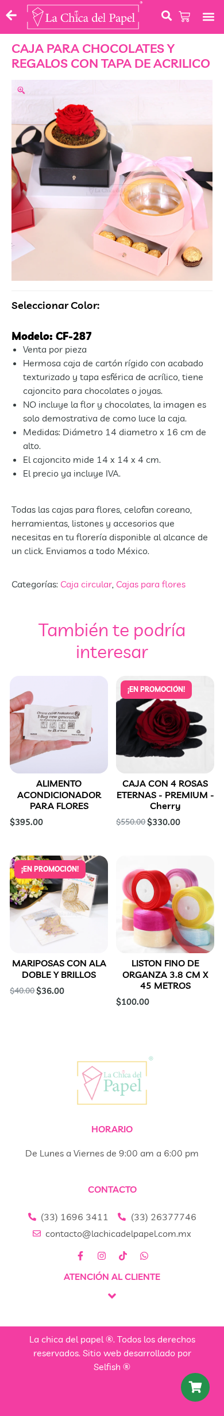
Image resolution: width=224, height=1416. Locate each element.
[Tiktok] (123, 1256)
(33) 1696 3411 (75, 1216)
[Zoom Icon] (112, 180)
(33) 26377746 (163, 1216)
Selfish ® (112, 1366)
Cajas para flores (151, 584)
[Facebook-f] (80, 1256)
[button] (208, 16)
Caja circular (86, 584)
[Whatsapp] (144, 1256)
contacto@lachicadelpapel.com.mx (118, 1233)
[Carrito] (184, 16)
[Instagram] (101, 1256)
